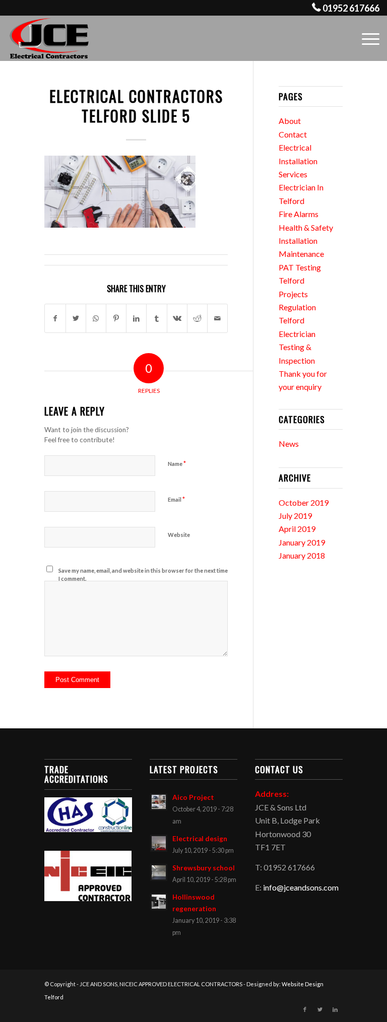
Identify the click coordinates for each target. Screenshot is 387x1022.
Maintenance (301, 253)
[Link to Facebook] (304, 1009)
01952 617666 (350, 8)
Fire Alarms (298, 214)
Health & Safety (306, 227)
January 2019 (302, 542)
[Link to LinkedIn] (335, 1009)
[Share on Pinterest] (116, 318)
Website (179, 534)
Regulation (297, 307)
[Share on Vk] (177, 318)
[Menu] (365, 38)
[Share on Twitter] (76, 318)
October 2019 (304, 502)
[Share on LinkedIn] (136, 318)
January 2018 (302, 555)
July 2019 (295, 515)
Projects (293, 294)
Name (177, 463)
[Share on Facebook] (55, 318)
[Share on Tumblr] (156, 318)
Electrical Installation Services (298, 161)
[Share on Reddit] (197, 318)
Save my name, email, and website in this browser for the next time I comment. (143, 574)
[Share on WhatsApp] (96, 318)
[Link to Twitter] (320, 1009)
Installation (298, 240)
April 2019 (297, 528)
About (290, 120)
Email (176, 499)
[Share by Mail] (217, 318)
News (289, 443)
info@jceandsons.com (301, 887)
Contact (293, 134)
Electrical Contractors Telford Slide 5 (136, 106)
